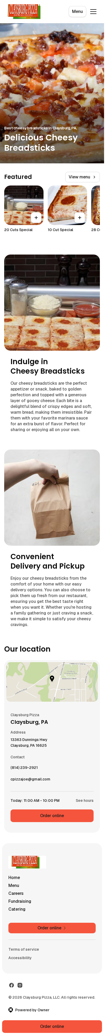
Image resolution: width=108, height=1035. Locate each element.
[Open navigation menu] (93, 11)
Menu (77, 11)
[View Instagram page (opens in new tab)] (20, 985)
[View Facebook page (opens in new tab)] (11, 985)
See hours (85, 800)
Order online (52, 815)
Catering (16, 909)
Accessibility (20, 957)
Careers (16, 893)
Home (14, 877)
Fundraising (19, 901)
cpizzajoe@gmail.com (30, 780)
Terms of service (23, 949)
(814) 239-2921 (24, 769)
